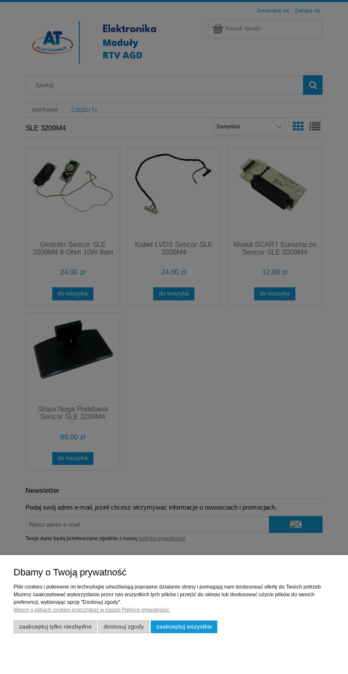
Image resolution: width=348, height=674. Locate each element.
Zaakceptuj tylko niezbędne (55, 626)
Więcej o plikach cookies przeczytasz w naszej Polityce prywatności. (92, 610)
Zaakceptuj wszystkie (184, 626)
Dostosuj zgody (124, 626)
